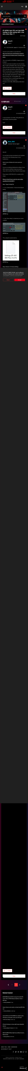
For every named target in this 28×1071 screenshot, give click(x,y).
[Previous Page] (8, 985)
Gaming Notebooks (7, 1002)
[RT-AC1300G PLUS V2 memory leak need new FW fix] (25, 101)
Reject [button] (8, 279)
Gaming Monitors (7, 1036)
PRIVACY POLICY (18, 1057)
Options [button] (26, 24)
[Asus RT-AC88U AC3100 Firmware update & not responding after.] (23, 101)
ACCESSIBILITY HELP (6, 1049)
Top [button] (2, 1067)
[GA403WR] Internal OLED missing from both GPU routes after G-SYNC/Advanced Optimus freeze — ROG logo (13, 998)
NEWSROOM (14, 1047)
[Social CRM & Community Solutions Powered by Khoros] (23, 1067)
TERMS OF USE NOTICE (9, 1057)
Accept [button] (19, 279)
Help (22, 6)
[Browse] (2, 6)
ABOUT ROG (4, 1047)
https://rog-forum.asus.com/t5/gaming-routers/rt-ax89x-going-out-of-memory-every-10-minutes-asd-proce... (13, 55)
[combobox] (14, 16)
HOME (9, 1047)
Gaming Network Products (8, 24)
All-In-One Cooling (7, 1019)
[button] (4, 88)
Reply (14, 93)
